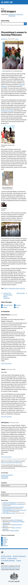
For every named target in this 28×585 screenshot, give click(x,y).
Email (17, 307)
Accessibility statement (8, 560)
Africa (16, 39)
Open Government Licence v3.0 (10, 568)
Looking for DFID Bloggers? (9, 502)
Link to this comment (6, 363)
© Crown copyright (14, 581)
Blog (2, 9)
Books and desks (21, 293)
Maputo (6, 288)
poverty (17, 288)
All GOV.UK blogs (6, 556)
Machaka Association (7, 111)
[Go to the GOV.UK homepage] (7, 2)
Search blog (5, 21)
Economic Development (7, 475)
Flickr (4, 544)
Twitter (4, 537)
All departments (12, 558)
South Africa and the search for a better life (13, 504)
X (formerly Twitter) (7, 305)
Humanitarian (4, 478)
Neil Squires (4, 39)
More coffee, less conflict (9, 513)
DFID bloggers (8, 11)
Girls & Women (4, 476)
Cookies (18, 560)
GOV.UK (3, 558)
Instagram (5, 545)
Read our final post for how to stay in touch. (11, 462)
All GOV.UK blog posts (19, 556)
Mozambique (11, 288)
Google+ (5, 540)
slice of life (22, 288)
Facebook (18, 305)
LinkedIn (5, 307)
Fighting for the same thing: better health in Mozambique (7, 295)
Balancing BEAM (15, 530)
